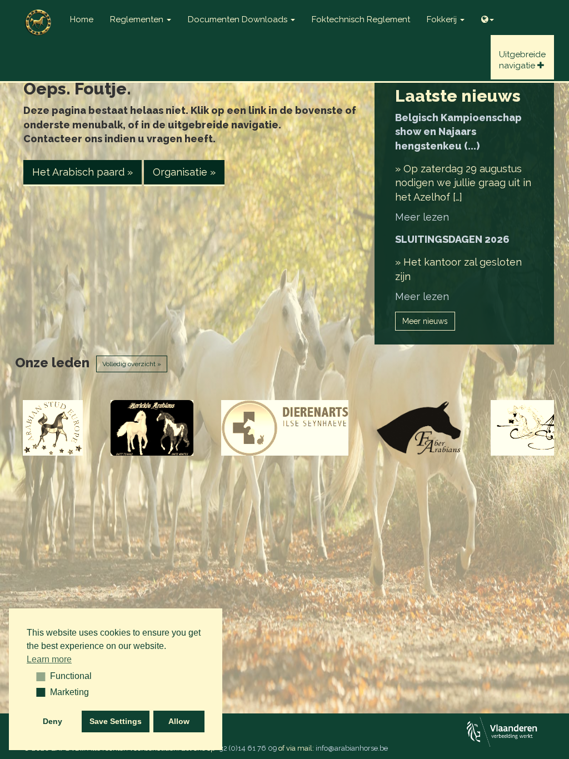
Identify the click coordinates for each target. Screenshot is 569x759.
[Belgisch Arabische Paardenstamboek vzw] (38, 14)
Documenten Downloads (239, 19)
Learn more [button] (49, 659)
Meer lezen (422, 217)
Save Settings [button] (115, 721)
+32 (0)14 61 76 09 (247, 748)
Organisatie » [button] (184, 172)
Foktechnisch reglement (361, 19)
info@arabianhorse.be (352, 748)
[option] (53, 428)
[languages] (487, 16)
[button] (37, 676)
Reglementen (138, 19)
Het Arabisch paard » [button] (82, 172)
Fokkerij (443, 19)
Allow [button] (178, 721)
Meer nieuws (425, 321)
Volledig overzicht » (131, 364)
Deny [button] (52, 721)
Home (81, 19)
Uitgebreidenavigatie (522, 60)
